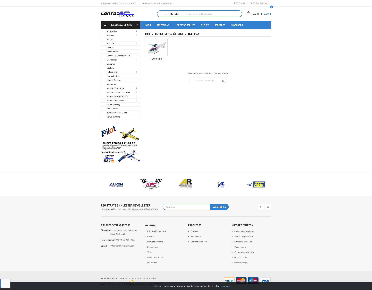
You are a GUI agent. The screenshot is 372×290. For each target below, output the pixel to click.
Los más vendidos (199, 241)
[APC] (151, 185)
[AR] (186, 185)
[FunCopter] (156, 47)
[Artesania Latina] (221, 185)
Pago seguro (240, 247)
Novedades (196, 236)
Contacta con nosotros (244, 252)
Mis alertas (152, 262)
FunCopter (156, 59)
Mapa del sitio (240, 257)
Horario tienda (240, 262)
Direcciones (152, 247)
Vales (149, 252)
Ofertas (194, 231)
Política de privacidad (243, 236)
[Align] (116, 185)
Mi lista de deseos (260, 3)
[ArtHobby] (256, 185)
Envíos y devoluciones (244, 231)
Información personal (156, 231)
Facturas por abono (156, 241)
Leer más (225, 286)
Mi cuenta (150, 225)
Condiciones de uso (243, 241)
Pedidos (151, 236)
